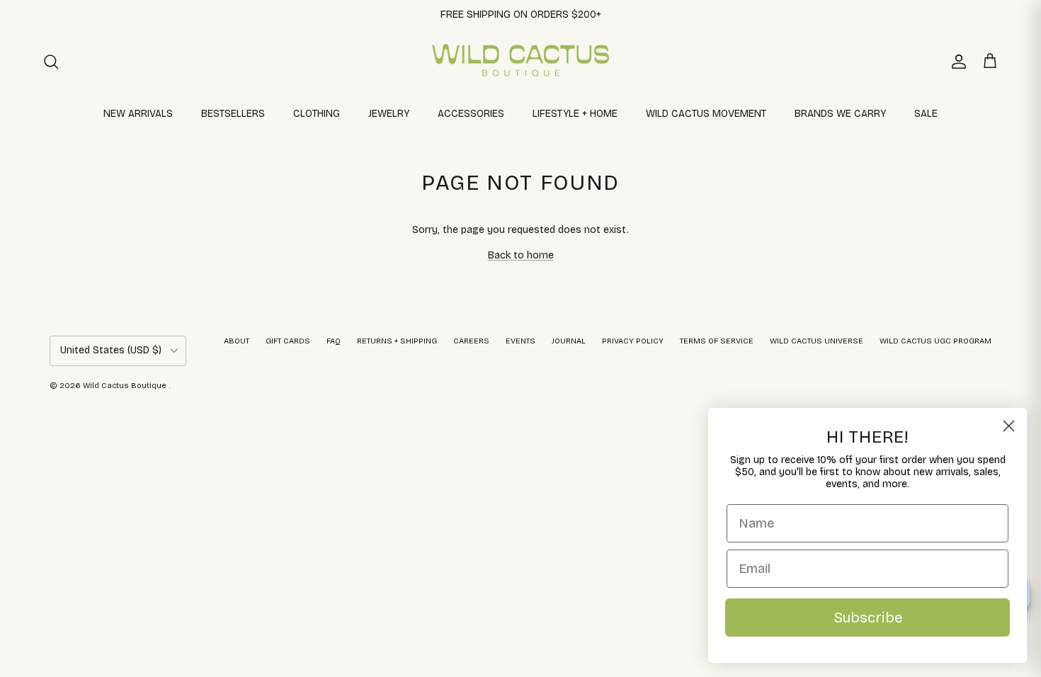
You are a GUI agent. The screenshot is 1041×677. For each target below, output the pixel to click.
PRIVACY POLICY (633, 341)
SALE (926, 114)
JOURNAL (569, 341)
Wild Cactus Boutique (126, 385)
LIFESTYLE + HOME (575, 114)
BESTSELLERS (233, 114)
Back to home (521, 255)
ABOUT (236, 341)
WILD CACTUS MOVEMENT (706, 114)
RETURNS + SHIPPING (397, 341)
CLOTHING (316, 114)
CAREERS (471, 341)
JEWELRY (388, 114)
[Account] (956, 61)
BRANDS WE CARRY (840, 114)
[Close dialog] (1008, 426)
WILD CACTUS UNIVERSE (816, 341)
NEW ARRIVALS (138, 114)
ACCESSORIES (471, 114)
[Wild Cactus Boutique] (520, 61)
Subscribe (868, 617)
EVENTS (520, 341)
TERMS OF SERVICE (716, 341)
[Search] (50, 61)
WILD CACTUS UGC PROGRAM (935, 341)
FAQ (333, 341)
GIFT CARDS (288, 341)
